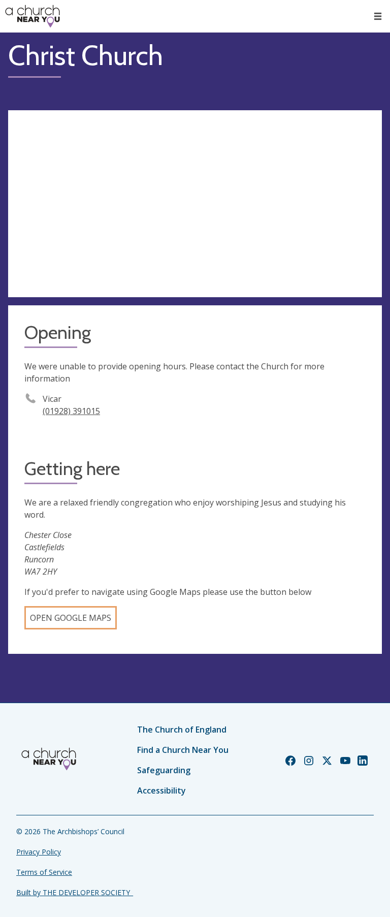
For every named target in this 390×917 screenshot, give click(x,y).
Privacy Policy (38, 852)
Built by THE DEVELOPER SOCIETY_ (74, 892)
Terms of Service (44, 872)
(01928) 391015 (71, 411)
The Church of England (181, 729)
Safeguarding (163, 770)
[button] (378, 16)
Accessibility (161, 790)
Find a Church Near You (183, 749)
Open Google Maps (70, 617)
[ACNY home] (32, 16)
